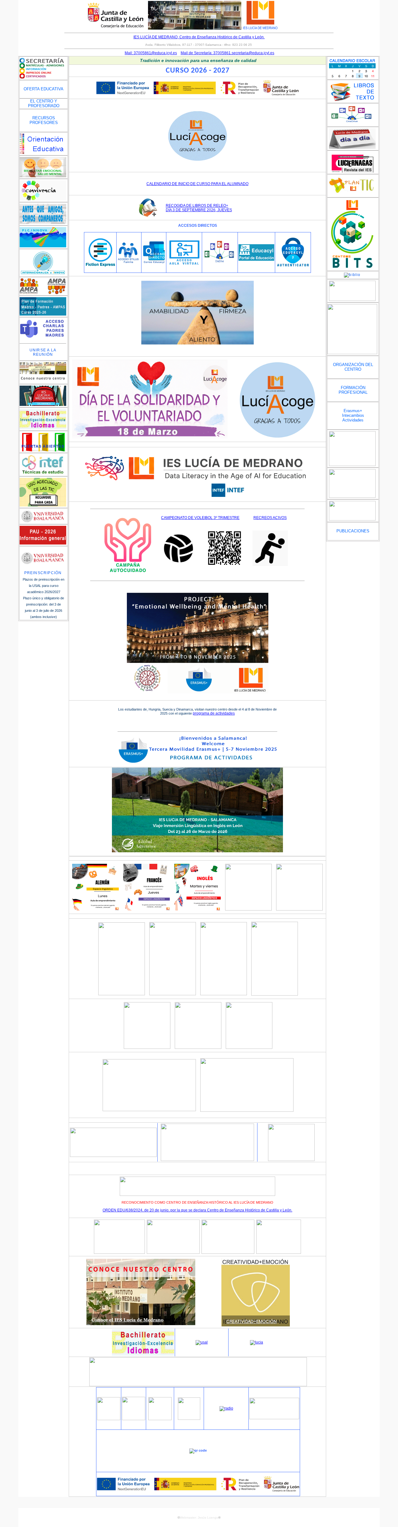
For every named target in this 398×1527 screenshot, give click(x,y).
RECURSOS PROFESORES (44, 120)
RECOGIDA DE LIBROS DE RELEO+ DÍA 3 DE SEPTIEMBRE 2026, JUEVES (199, 207)
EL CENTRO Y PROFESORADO (43, 103)
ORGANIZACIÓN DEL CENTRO (353, 367)
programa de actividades (214, 713)
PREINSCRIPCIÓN (43, 573)
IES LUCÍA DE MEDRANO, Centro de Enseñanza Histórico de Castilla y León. (199, 37)
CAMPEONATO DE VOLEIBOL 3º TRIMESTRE (200, 518)
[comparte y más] (198, 1385)
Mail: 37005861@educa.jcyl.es (151, 53)
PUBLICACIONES (352, 531)
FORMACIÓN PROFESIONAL (353, 390)
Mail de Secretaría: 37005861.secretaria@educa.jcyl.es (227, 53)
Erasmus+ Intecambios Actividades (353, 415)
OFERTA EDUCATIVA (43, 89)
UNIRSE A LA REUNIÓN (43, 352)
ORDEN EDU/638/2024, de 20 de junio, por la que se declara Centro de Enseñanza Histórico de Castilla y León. (197, 1210)
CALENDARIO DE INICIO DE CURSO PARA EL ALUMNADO (197, 184)
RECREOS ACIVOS (270, 518)
